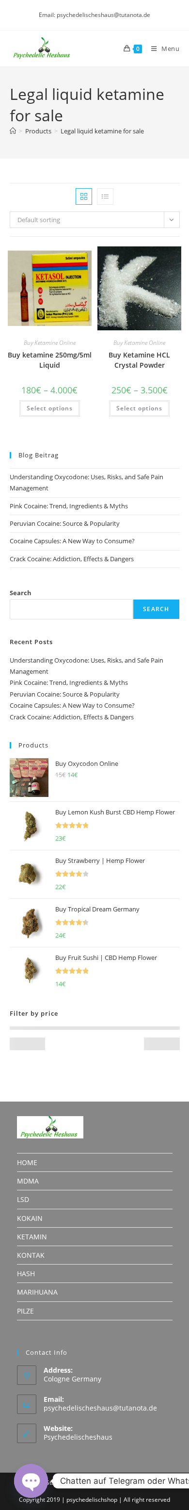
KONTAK (31, 1255)
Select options (50, 408)
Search (21, 592)
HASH (26, 1273)
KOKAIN (30, 1218)
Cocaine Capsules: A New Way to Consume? (72, 540)
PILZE (25, 1310)
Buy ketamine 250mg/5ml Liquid (50, 360)
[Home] (13, 131)
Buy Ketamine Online (50, 343)
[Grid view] (84, 196)
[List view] (105, 196)
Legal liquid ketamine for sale (102, 131)
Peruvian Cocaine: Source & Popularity (65, 523)
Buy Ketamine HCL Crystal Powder (139, 360)
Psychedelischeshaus (78, 1437)
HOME (27, 1162)
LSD (23, 1199)
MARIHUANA (37, 1292)
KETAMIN (32, 1236)
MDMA (28, 1180)
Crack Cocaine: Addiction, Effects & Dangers (72, 558)
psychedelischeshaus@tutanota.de (100, 1408)
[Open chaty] (31, 1481)
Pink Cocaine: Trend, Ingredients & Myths (69, 506)
